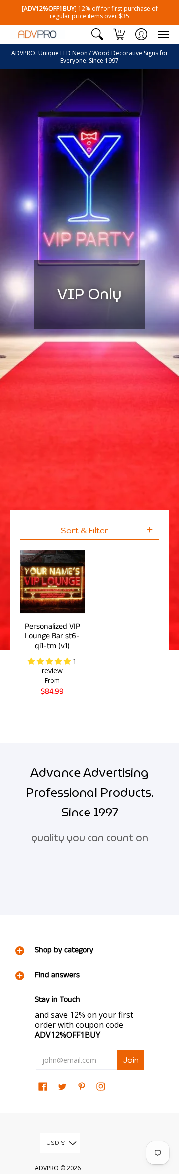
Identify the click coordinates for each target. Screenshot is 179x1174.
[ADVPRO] (37, 34)
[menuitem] (97, 34)
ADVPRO (47, 1168)
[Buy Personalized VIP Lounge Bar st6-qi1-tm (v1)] (52, 581)
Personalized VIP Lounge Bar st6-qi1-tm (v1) (52, 636)
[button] (97, 34)
